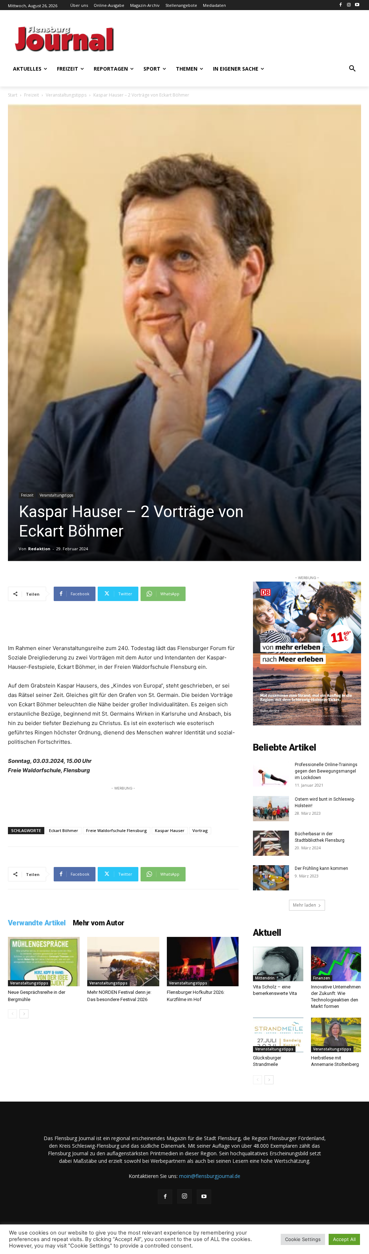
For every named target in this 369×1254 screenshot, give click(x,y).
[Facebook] (341, 5)
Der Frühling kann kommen (321, 868)
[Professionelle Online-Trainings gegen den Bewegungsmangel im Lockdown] (271, 774)
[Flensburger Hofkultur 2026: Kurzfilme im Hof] (203, 961)
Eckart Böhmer (63, 830)
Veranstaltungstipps (66, 95)
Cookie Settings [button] (303, 1239)
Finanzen (321, 977)
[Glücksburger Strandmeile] (278, 1035)
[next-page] (23, 1013)
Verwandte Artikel (37, 923)
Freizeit (31, 95)
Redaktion (39, 548)
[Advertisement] (213, 38)
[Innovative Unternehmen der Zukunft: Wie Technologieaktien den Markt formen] (336, 964)
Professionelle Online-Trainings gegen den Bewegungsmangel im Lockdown (326, 771)
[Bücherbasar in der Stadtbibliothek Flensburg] (271, 843)
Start (12, 95)
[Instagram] (348, 5)
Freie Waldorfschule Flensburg (116, 830)
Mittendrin (265, 977)
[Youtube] (357, 5)
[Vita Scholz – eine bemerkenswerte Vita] (278, 964)
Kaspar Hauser (169, 830)
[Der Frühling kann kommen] (271, 877)
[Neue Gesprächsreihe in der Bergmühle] (44, 961)
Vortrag (200, 830)
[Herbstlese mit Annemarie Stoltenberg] (336, 1035)
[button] (352, 68)
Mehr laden (304, 905)
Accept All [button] (344, 1239)
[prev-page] (12, 1013)
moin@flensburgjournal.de (209, 1176)
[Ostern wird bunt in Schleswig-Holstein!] (271, 808)
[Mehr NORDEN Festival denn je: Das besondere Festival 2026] (123, 961)
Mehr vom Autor (98, 923)
